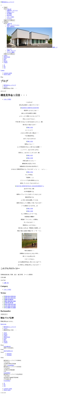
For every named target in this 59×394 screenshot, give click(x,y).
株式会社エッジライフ (10, 85)
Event (5, 58)
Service (6, 22)
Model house (7, 57)
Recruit (5, 61)
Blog (5, 59)
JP (4, 65)
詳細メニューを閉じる (9, 20)
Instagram (9, 353)
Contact (5, 62)
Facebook (9, 355)
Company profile (8, 73)
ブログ (5, 86)
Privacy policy (7, 74)
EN (4, 66)
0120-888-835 (7, 346)
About (5, 7)
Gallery (5, 55)
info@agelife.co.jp (8, 351)
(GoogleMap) (10, 365)
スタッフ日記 (7, 99)
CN (4, 67)
